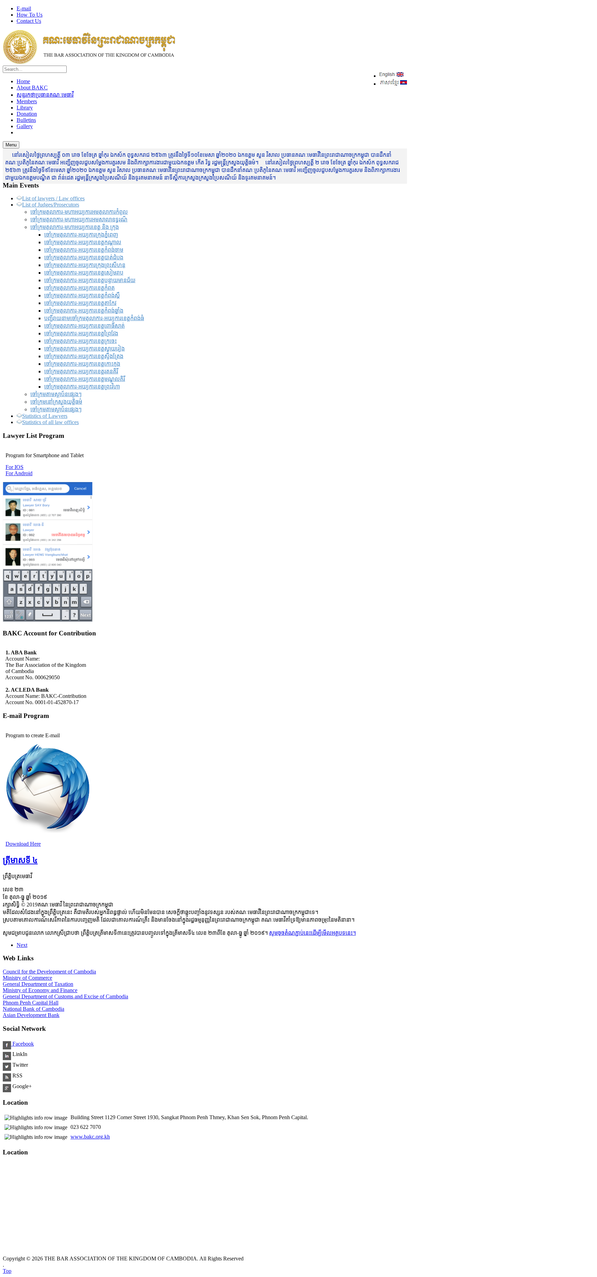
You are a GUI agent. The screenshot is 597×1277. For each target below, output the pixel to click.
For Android (19, 473)
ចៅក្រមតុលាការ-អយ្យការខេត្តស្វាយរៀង (84, 349)
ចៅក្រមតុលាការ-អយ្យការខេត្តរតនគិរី (81, 371)
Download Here (23, 844)
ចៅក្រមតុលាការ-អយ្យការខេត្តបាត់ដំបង (83, 257)
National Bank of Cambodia (33, 1009)
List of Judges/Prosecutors (50, 205)
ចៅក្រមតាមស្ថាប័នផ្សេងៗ (56, 394)
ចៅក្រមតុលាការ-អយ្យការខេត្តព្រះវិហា (82, 387)
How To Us (29, 15)
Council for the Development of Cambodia (49, 971)
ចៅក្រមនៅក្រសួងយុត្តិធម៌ (56, 402)
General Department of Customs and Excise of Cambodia (65, 996)
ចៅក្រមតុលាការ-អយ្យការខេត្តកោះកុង (82, 364)
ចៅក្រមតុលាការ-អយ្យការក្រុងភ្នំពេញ (81, 235)
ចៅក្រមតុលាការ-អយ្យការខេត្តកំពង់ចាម (83, 250)
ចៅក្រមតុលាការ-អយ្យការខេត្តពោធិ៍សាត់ (84, 326)
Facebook (22, 1044)
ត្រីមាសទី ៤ (20, 860)
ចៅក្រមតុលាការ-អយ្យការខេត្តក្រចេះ (80, 341)
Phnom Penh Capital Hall (30, 1003)
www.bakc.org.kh (90, 1137)
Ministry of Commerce (27, 978)
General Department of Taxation (38, 984)
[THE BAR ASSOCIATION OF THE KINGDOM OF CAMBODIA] (89, 62)
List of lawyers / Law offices (53, 198)
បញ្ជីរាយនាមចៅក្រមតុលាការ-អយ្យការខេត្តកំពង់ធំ (94, 318)
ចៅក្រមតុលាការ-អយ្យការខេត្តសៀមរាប (83, 273)
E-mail (24, 8)
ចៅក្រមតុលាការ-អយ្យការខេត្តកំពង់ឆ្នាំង (83, 311)
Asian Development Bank (31, 1015)
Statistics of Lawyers (44, 416)
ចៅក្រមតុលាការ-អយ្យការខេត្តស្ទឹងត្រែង (83, 356)
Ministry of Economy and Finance (40, 990)
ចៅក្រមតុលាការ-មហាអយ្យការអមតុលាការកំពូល (79, 212)
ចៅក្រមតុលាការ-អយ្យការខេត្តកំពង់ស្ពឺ (82, 295)
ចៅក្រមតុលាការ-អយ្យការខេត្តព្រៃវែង (81, 333)
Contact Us (29, 21)
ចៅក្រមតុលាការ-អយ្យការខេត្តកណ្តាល (82, 242)
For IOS (14, 467)
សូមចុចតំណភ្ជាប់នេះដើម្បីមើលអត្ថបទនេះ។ (312, 933)
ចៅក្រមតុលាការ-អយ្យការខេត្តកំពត (79, 288)
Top (7, 1271)
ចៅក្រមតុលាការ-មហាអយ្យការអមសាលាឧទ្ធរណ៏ (78, 219)
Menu (11, 144)
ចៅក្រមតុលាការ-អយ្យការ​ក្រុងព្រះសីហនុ (84, 265)
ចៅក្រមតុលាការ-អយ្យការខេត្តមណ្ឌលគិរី (84, 379)
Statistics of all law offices (50, 422)
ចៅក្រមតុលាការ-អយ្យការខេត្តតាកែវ (80, 303)
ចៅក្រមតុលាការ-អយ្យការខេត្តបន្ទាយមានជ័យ (89, 280)
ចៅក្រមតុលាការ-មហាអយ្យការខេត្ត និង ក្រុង (74, 227)
